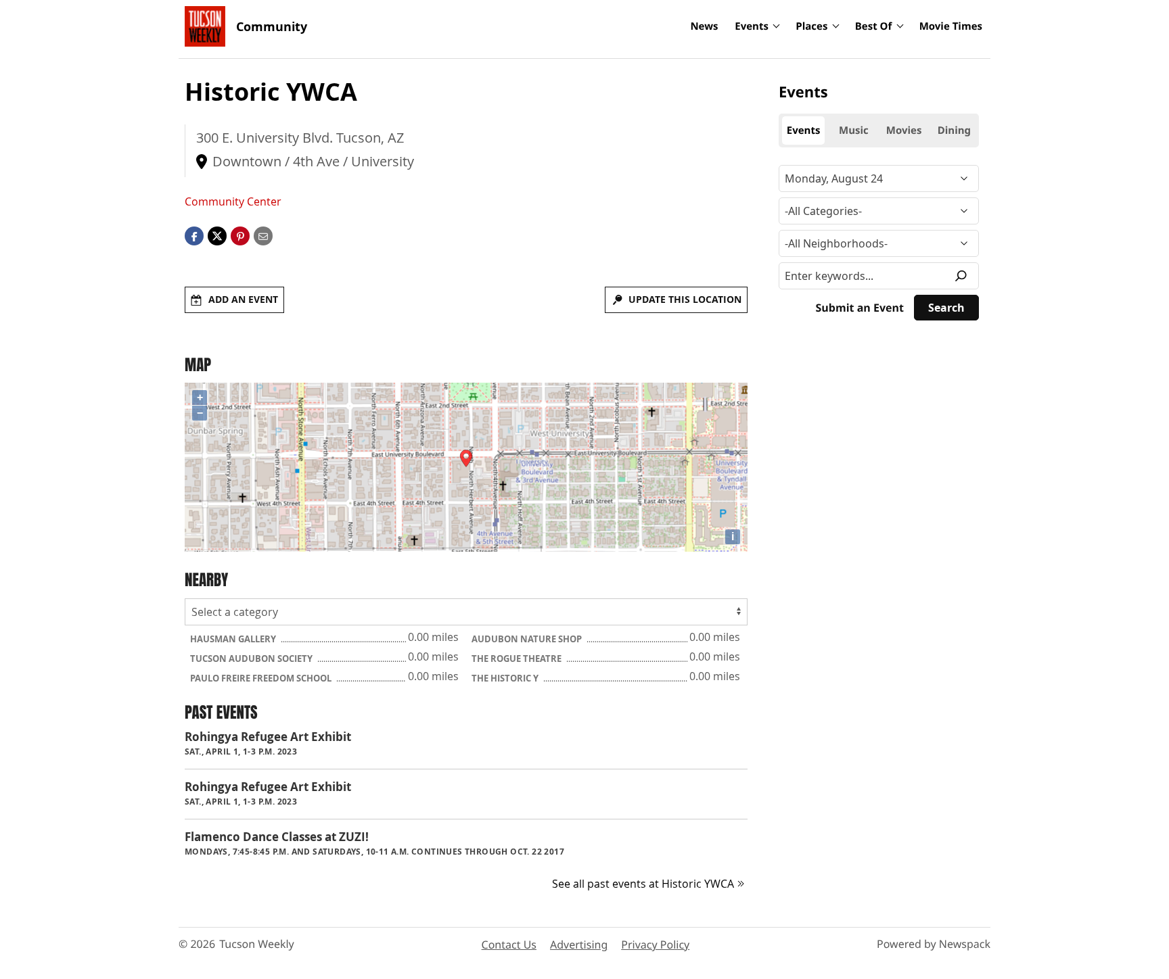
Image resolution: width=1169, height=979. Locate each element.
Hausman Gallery (234, 639)
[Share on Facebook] (194, 235)
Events (752, 26)
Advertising (579, 944)
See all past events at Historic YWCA (643, 883)
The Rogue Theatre (518, 658)
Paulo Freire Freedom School (262, 678)
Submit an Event (860, 307)
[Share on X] (217, 235)
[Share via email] (263, 235)
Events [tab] (804, 130)
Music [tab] (854, 130)
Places (811, 26)
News (704, 26)
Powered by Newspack (933, 943)
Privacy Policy (655, 944)
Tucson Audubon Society (252, 658)
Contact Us (509, 944)
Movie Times (950, 26)
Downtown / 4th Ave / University (313, 161)
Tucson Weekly (256, 943)
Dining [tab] (954, 130)
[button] (240, 235)
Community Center (233, 201)
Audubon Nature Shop (528, 639)
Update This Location (684, 299)
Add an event (243, 299)
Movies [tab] (904, 130)
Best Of (873, 26)
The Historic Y (506, 678)
